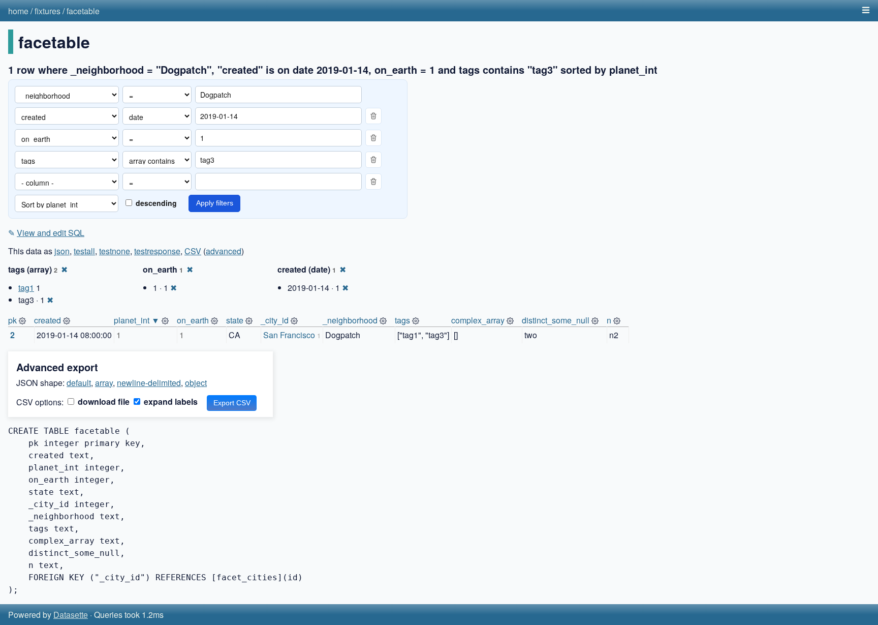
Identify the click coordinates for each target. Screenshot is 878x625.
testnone (114, 251)
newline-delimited (149, 383)
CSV (192, 251)
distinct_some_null (555, 320)
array (104, 383)
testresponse (157, 251)
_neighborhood (350, 320)
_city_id (275, 320)
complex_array (478, 320)
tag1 (26, 287)
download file (103, 401)
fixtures (47, 11)
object (196, 383)
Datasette (70, 614)
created (47, 320)
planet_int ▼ (137, 320)
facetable (83, 11)
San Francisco (289, 335)
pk (12, 320)
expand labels (170, 401)
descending (155, 203)
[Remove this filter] (373, 116)
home (18, 11)
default (79, 383)
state (234, 320)
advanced (223, 251)
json (62, 251)
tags (402, 320)
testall (84, 251)
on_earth (193, 320)
